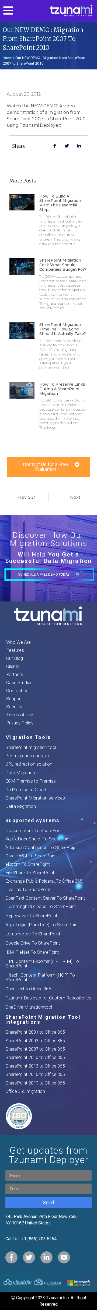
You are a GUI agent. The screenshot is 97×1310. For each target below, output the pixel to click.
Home (7, 57)
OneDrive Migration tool (28, 1007)
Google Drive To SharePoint (32, 943)
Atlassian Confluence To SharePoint (41, 847)
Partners (14, 674)
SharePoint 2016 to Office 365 (35, 1074)
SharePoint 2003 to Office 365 (35, 1040)
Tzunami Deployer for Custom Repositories (48, 998)
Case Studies (19, 682)
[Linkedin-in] (46, 1257)
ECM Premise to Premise (30, 781)
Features (15, 650)
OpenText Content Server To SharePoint (45, 898)
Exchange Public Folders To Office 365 (43, 881)
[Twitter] (29, 1257)
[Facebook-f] (11, 1257)
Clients (13, 666)
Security (14, 706)
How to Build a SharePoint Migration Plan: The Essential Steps (60, 203)
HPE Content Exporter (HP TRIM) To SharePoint (42, 964)
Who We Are (18, 642)
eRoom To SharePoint (27, 864)
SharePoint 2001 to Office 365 (35, 1032)
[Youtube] (64, 1257)
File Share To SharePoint (29, 872)
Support (14, 698)
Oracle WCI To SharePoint (31, 855)
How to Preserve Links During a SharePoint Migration (62, 389)
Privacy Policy (19, 723)
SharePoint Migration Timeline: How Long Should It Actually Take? (62, 329)
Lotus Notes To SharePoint (32, 933)
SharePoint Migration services (35, 798)
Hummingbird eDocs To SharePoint (40, 906)
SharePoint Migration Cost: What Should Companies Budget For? (62, 265)
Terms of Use (19, 714)
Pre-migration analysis (27, 755)
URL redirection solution (28, 764)
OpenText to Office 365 (28, 988)
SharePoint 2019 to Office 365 (35, 1083)
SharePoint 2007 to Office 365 (35, 1049)
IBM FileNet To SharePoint (32, 952)
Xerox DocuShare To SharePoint (38, 838)
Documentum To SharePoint (34, 830)
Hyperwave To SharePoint (31, 915)
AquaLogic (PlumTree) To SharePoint (42, 924)
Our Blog (14, 658)
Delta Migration (20, 806)
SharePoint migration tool (30, 747)
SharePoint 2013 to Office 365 (35, 1066)
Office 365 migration (25, 1091)
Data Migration (20, 772)
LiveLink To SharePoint (28, 889)
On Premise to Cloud (25, 789)
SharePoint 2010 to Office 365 (35, 1057)
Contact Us (17, 690)
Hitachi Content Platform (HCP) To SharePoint (40, 977)
